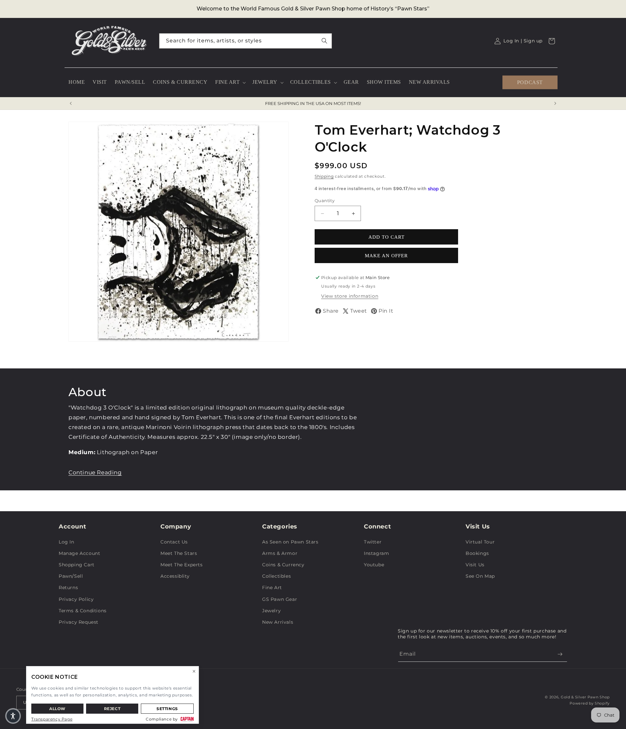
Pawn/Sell (71, 576)
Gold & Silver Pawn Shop (585, 697)
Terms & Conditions (83, 611)
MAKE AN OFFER (386, 255)
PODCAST (530, 82)
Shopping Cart (77, 565)
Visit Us (475, 565)
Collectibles (276, 576)
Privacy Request (78, 622)
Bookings (477, 553)
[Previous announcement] (71, 103)
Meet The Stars (178, 553)
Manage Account (79, 553)
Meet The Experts (181, 565)
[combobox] (245, 41)
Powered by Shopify (590, 703)
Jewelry (271, 611)
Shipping (324, 176)
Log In (66, 542)
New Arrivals (277, 622)
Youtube (374, 565)
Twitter (372, 542)
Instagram (376, 553)
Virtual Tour (480, 542)
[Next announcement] (555, 103)
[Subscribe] (560, 654)
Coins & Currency (283, 565)
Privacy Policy (76, 599)
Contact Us (174, 542)
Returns (68, 587)
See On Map (480, 576)
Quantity (325, 200)
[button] (229, 82)
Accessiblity (174, 576)
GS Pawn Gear (279, 599)
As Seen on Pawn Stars (290, 542)
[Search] (324, 41)
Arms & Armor (279, 553)
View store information (349, 296)
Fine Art (272, 587)
